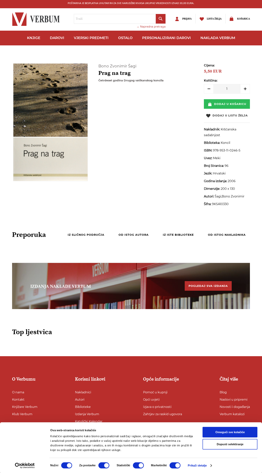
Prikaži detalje (197, 465)
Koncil (225, 143)
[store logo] (37, 19)
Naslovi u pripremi (233, 399)
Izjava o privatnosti (157, 407)
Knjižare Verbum (24, 407)
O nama (18, 392)
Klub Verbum (22, 414)
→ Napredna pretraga (151, 26)
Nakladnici (83, 392)
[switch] (103, 465)
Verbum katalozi (232, 414)
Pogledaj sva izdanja (208, 286)
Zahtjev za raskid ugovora (162, 414)
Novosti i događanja (235, 407)
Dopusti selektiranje (230, 444)
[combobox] (120, 19)
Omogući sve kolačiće (230, 432)
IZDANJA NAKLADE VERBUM (60, 286)
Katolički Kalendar (88, 421)
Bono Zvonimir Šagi (117, 66)
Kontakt (18, 399)
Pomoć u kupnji (155, 392)
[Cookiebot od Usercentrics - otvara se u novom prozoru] (25, 465)
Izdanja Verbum (87, 414)
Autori (79, 399)
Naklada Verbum (217, 38)
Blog (223, 392)
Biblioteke (83, 407)
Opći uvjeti (151, 399)
